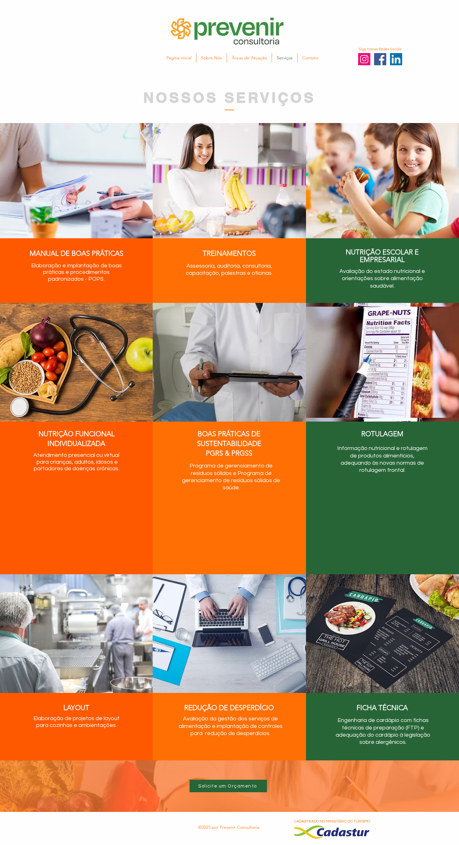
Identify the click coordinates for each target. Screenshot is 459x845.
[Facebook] (380, 59)
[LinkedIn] (396, 59)
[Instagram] (364, 59)
